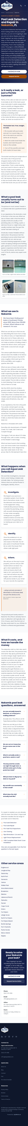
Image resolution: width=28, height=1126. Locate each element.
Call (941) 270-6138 (14, 71)
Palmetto (4, 900)
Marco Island (5, 933)
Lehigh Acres (5, 915)
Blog (2, 1070)
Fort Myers (4, 912)
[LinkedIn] (2, 1036)
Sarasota (4, 879)
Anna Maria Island (7, 888)
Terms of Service (5, 1099)
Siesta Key (4, 873)
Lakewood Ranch (6, 897)
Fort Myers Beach (7, 921)
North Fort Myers (6, 918)
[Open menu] (25, 5)
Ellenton (3, 894)
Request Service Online (14, 981)
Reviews (3, 1093)
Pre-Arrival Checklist (6, 1079)
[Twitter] (5, 1036)
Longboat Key (5, 870)
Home (2, 12)
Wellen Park (5, 885)
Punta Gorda (5, 930)
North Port (4, 876)
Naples (3, 936)
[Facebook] (12, 1036)
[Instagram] (9, 1036)
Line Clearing (8, 831)
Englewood (5, 867)
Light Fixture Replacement (12, 837)
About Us (3, 1066)
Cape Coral (5, 906)
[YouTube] (16, 1036)
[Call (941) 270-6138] (21, 5)
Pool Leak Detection (10, 823)
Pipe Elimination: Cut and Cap (13, 834)
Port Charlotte (6, 927)
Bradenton (4, 891)
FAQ (2, 1076)
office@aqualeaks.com (10, 999)
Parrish (3, 903)
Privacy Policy (4, 1089)
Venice (3, 882)
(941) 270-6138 (8, 993)
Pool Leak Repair (9, 826)
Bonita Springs (6, 924)
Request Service (14, 76)
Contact (3, 1073)
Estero (3, 909)
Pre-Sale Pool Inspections (12, 828)
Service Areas (9, 12)
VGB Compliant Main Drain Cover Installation (15, 841)
